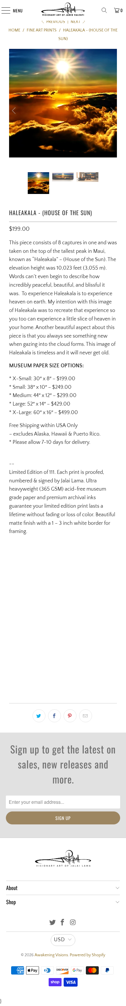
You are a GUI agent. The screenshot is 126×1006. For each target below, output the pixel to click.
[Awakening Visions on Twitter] (52, 923)
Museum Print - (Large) (34, 625)
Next (76, 21)
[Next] (111, 110)
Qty (12, 662)
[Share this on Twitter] (39, 715)
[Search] (104, 10)
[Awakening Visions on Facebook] (62, 923)
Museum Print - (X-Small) (36, 573)
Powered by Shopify (87, 955)
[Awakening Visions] (63, 10)
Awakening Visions (51, 955)
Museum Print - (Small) (34, 590)
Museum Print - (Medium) (36, 607)
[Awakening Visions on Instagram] (73, 923)
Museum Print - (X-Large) (36, 642)
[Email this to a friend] (85, 715)
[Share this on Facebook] (54, 715)
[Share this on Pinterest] (70, 715)
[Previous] (15, 110)
